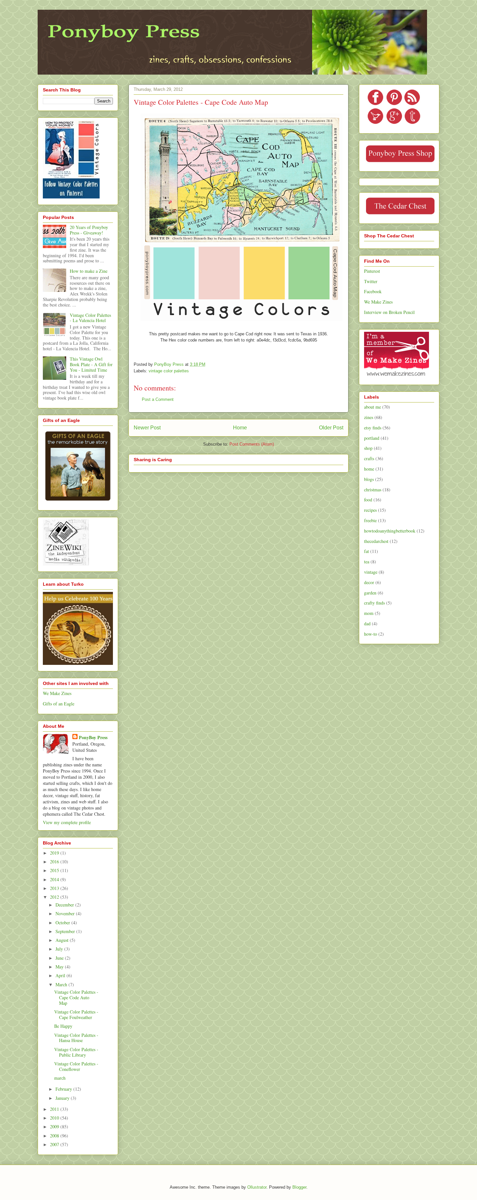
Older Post (331, 427)
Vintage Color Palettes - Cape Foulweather (76, 1014)
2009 (55, 1126)
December (65, 905)
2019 (55, 853)
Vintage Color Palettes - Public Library (76, 1052)
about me (372, 407)
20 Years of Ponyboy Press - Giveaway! (89, 230)
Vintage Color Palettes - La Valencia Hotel (90, 318)
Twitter (370, 281)
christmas (372, 489)
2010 (55, 1118)
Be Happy (63, 1026)
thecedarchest (376, 541)
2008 (55, 1136)
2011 (55, 1109)
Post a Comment (158, 399)
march (60, 1078)
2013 (55, 888)
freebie (370, 520)
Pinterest (372, 271)
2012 (55, 897)
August (62, 940)
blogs (369, 479)
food (368, 500)
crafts (369, 458)
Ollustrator (256, 1187)
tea (366, 561)
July (59, 949)
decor (369, 582)
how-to (370, 634)
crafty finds (374, 603)
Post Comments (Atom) (251, 444)
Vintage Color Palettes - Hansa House (76, 1038)
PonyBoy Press (93, 737)
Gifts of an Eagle (58, 704)
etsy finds (372, 428)
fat (366, 551)
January (63, 1098)
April (61, 975)
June (60, 958)
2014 (55, 879)
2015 (55, 870)
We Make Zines (57, 693)
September (65, 931)
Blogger (299, 1187)
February (64, 1089)
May (60, 967)
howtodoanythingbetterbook (389, 531)
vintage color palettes (169, 370)
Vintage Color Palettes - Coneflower (76, 1066)
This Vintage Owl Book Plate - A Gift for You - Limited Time (91, 364)
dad (367, 623)
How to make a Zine (88, 271)
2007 (55, 1144)
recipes (370, 510)
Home (240, 427)
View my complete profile (67, 822)
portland (371, 438)
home (369, 469)
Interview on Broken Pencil (389, 312)
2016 (55, 861)
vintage (370, 572)
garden (370, 593)
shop (368, 448)
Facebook (373, 291)
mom (368, 613)
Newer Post (147, 427)
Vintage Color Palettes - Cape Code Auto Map (76, 997)
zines (368, 417)
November (65, 913)
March (61, 984)
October (63, 922)
